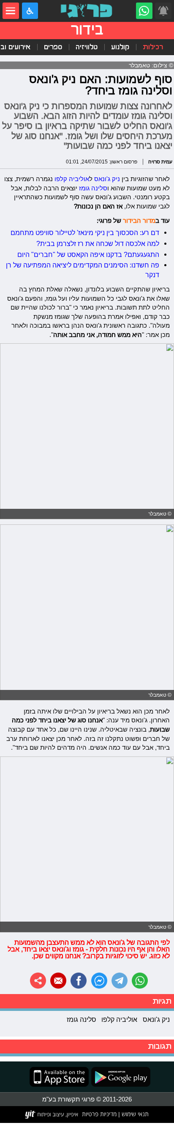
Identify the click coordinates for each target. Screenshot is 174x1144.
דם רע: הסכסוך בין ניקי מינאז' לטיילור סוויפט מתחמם (85, 232)
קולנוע (120, 47)
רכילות (153, 47)
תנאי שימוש (134, 1114)
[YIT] (52, 1114)
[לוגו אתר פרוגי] (87, 11)
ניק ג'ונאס (107, 178)
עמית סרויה (160, 161)
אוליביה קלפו (71, 178)
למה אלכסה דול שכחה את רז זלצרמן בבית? (97, 243)
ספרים (53, 47)
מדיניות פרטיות (99, 1114)
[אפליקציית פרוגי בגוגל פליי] (119, 1077)
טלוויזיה (87, 47)
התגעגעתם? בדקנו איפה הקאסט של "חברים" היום (88, 254)
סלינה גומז (93, 188)
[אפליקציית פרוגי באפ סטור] (59, 1077)
